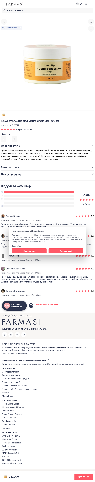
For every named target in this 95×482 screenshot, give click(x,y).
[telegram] (23, 334)
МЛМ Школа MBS (10, 453)
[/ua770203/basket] (86, 3)
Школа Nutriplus (9, 450)
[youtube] (17, 334)
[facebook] (4, 334)
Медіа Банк (7, 396)
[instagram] (10, 334)
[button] (83, 477)
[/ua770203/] (15, 4)
